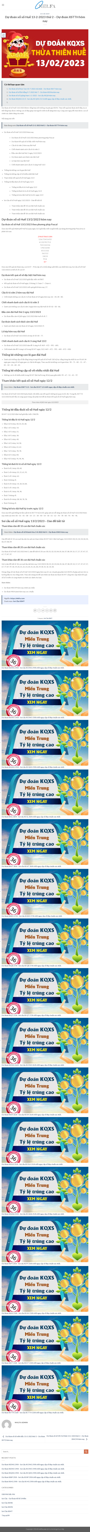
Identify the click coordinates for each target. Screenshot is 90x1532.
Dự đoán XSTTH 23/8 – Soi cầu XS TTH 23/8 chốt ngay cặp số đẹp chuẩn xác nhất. (33, 1412)
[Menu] (3, 5)
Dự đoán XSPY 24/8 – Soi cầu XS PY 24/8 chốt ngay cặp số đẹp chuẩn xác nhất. (31, 1264)
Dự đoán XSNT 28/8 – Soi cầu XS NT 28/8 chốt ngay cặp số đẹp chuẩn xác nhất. (31, 866)
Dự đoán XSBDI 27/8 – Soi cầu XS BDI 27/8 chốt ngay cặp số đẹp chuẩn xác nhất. (32, 916)
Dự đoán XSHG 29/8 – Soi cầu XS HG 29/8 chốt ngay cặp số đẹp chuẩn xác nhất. (32, 1481)
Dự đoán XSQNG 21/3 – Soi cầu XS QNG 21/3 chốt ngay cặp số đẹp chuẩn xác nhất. (40, 99)
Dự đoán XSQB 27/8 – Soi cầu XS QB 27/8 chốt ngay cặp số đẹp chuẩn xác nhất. (31, 966)
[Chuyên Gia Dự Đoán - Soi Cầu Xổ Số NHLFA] (45, 5)
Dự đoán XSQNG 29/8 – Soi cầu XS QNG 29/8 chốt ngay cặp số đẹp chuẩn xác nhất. (33, 767)
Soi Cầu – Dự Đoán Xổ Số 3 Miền (14, 1498)
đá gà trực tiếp (59, 1529)
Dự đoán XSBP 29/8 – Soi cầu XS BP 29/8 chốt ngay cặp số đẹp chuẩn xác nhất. (31, 1477)
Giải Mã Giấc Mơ (8, 1494)
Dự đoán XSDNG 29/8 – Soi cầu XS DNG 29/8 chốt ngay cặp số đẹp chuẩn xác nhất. (33, 668)
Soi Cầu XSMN (7, 1507)
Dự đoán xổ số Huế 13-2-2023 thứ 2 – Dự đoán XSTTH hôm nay (42, 125)
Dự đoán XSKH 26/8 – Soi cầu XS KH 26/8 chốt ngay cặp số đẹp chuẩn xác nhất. (31, 1115)
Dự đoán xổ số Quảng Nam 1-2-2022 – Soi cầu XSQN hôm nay (32, 95)
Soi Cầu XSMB (7, 1503)
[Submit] (86, 1451)
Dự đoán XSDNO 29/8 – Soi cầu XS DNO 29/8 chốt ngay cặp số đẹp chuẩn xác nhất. (33, 717)
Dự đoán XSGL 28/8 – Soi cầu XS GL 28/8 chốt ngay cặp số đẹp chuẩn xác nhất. (31, 817)
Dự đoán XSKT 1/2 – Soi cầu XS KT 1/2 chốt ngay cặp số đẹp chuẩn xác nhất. (44, 387)
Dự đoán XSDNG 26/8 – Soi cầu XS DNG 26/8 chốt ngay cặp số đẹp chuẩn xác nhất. (33, 1065)
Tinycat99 (5, 1515)
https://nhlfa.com (17, 598)
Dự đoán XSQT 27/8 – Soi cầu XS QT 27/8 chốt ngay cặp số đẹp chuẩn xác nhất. (31, 1015)
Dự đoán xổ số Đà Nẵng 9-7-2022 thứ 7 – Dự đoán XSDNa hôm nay (34, 92)
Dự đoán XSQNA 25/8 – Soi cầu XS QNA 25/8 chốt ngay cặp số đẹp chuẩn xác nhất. (33, 1214)
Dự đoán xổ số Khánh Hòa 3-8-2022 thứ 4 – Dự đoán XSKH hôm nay (41, 532)
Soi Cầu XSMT (45, 13)
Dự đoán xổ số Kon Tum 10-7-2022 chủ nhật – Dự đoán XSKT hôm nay (35, 89)
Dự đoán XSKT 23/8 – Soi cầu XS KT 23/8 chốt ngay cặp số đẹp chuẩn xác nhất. (31, 1363)
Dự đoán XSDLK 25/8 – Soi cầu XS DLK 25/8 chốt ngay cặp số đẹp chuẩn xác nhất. (32, 1164)
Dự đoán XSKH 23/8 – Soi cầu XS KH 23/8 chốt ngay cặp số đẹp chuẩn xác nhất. (31, 1313)
